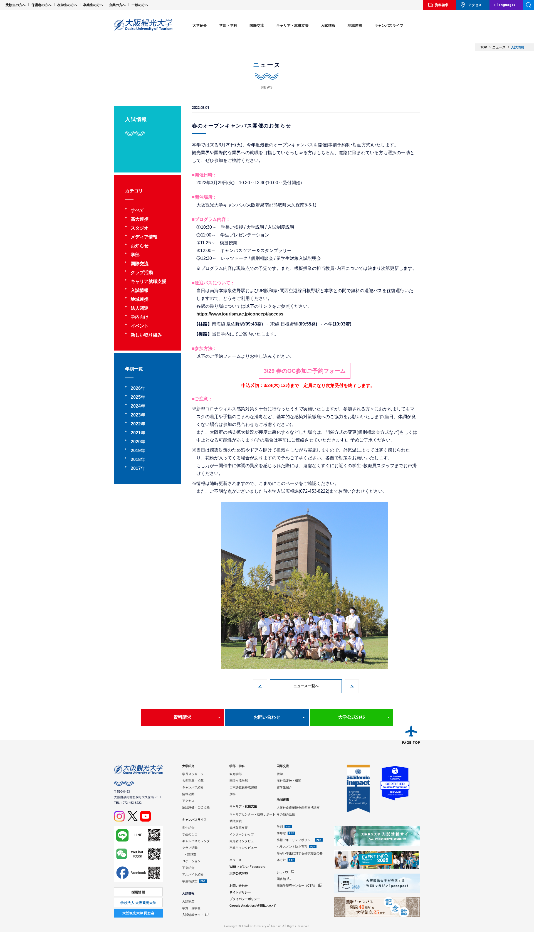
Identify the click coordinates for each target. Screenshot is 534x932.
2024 (136, 406)
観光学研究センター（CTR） (297, 885)
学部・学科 (228, 25)
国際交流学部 (238, 780)
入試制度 (188, 901)
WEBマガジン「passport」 (248, 866)
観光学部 (235, 774)
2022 (136, 423)
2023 (136, 415)
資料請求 (441, 5)
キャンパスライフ (388, 25)
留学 (280, 774)
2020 (136, 441)
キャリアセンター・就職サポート (252, 814)
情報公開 (188, 794)
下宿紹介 (188, 867)
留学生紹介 (284, 787)
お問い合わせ (267, 717)
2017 (136, 468)
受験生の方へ (16, 5)
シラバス (283, 872)
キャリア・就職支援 (292, 25)
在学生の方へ (67, 5)
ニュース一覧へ (306, 686)
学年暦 (281, 833)
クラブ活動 (142, 272)
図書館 (281, 879)
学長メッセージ (193, 774)
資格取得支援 (238, 827)
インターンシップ (241, 834)
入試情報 (328, 25)
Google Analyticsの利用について (252, 905)
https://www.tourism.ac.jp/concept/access (239, 314)
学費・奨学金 (191, 908)
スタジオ (140, 228)
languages (506, 5)
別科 (232, 794)
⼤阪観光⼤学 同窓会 (138, 913)
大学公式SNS (351, 717)
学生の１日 (189, 834)
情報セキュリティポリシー (295, 840)
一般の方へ (140, 5)
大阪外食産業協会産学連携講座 (298, 807)
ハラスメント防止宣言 (292, 846)
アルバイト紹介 (193, 874)
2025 (136, 397)
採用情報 (138, 892)
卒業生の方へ (93, 5)
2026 (136, 388)
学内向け (140, 317)
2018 (136, 459)
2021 (136, 432)
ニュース (235, 860)
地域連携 (355, 25)
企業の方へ (117, 5)
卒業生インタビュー (243, 847)
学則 (280, 826)
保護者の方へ (41, 5)
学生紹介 (188, 827)
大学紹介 (199, 25)
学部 (135, 254)
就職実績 (235, 821)
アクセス (475, 5)
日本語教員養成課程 (243, 787)
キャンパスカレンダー (197, 841)
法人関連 (140, 308)
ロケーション (191, 861)
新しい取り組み (146, 334)
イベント (140, 326)
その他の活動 (286, 814)
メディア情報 (144, 237)
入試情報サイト (193, 914)
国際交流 (256, 25)
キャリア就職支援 (148, 281)
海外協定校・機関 (289, 780)
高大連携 (140, 219)
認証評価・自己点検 (196, 807)
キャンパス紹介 (193, 787)
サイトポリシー (240, 892)
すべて (137, 210)
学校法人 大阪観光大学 (138, 903)
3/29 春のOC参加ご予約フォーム (305, 371)
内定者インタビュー (243, 841)
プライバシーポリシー (244, 899)
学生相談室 (189, 881)
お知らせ (140, 245)
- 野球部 (189, 854)
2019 (136, 450)
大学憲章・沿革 (193, 780)
